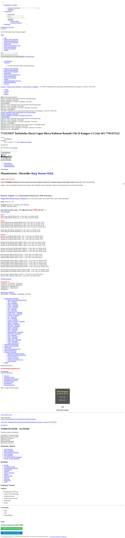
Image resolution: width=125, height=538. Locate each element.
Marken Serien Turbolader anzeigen (17, 300)
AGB (5, 482)
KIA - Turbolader (12, 318)
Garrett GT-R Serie (12, 356)
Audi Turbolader (8, 449)
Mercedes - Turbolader (13, 324)
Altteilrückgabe (8, 476)
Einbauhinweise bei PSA (11, 380)
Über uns (18, 81)
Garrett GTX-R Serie (13, 358)
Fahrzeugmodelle (8, 165)
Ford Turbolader (8, 455)
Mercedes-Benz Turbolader (11, 452)
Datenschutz (7, 480)
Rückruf (6, 474)
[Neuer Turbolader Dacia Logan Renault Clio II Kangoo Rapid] (18, 112)
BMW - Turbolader (12, 304)
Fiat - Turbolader (11, 309)
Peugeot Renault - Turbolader (15, 332)
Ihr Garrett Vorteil (9, 382)
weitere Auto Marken (13, 343)
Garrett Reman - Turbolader (14, 312)
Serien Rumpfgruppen (10, 47)
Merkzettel (7, 24)
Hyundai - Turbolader (13, 315)
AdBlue (6, 50)
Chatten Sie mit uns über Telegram (11, 533)
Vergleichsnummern (9, 166)
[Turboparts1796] (7, 27)
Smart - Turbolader (12, 338)
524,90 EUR (4, 425)
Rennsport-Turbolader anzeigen (15, 353)
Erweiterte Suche (29, 56)
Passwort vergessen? (16, 23)
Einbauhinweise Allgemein (11, 379)
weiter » (6, 92)
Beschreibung (7, 163)
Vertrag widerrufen (9, 473)
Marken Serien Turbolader (11, 39)
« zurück (6, 91)
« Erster (6, 89)
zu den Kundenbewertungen (6, 414)
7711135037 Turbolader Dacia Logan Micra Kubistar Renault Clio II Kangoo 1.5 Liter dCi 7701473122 (29, 422)
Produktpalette (8, 383)
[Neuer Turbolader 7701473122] (10, 114)
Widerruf (6, 471)
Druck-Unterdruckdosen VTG (12, 45)
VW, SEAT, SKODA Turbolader (13, 457)
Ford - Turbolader (12, 311)
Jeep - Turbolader (12, 317)
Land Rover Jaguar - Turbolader (16, 321)
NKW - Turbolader (12, 329)
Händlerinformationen (10, 81)
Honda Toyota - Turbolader (14, 314)
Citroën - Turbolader (12, 306)
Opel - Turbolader (12, 330)
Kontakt (6, 465)
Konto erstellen (15, 21)
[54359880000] (5, 117)
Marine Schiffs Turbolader (11, 42)
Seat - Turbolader (12, 335)
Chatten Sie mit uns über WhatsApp (11, 528)
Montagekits (7, 44)
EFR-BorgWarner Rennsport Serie (16, 355)
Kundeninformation (9, 385)
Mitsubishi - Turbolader (13, 326)
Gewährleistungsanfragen (11, 468)
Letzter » (6, 94)
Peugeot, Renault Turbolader (11, 458)
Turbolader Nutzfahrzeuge (11, 41)
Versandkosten (8, 469)
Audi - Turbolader (12, 303)
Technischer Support (9, 466)
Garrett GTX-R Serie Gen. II (15, 359)
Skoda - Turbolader (12, 336)
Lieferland (10, 8)
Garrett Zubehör (11, 361)
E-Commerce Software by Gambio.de (58, 536)
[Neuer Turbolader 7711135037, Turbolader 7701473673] (16, 115)
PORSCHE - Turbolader (14, 333)
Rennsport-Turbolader (10, 48)
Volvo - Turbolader (12, 341)
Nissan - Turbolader (12, 327)
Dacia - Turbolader (12, 307)
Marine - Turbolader (12, 323)
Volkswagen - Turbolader (14, 340)
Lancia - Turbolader (12, 320)
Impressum (7, 479)
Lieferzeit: (3, 140)
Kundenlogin (7, 11)
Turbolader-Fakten (9, 377)
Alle (5, 38)
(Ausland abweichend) (25, 142)
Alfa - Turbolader (12, 301)
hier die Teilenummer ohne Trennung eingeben (12, 56)
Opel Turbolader (8, 454)
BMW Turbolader (9, 451)
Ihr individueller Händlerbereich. (10, 368)
